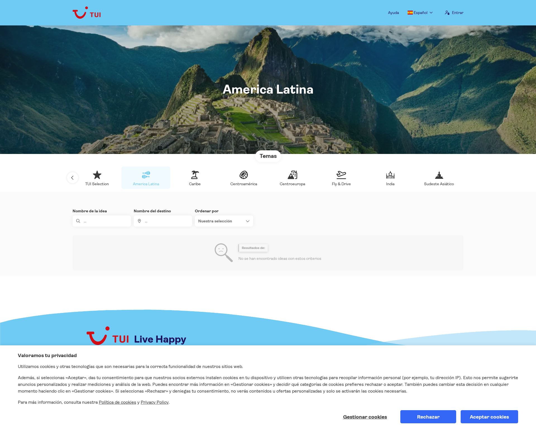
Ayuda (393, 12)
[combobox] (163, 221)
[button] (72, 177)
